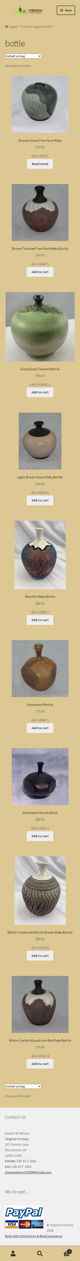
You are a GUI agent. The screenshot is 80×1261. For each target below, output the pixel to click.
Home (13, 26)
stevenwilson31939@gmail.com (28, 1172)
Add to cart (40, 272)
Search (40, 1253)
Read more (40, 164)
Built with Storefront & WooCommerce (33, 1236)
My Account (13, 1253)
